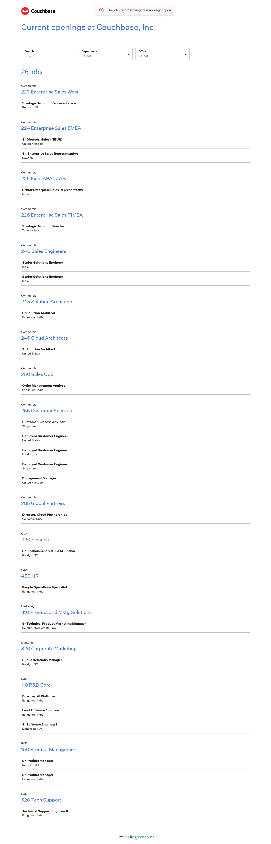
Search (29, 51)
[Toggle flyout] (128, 54)
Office (142, 51)
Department (89, 51)
